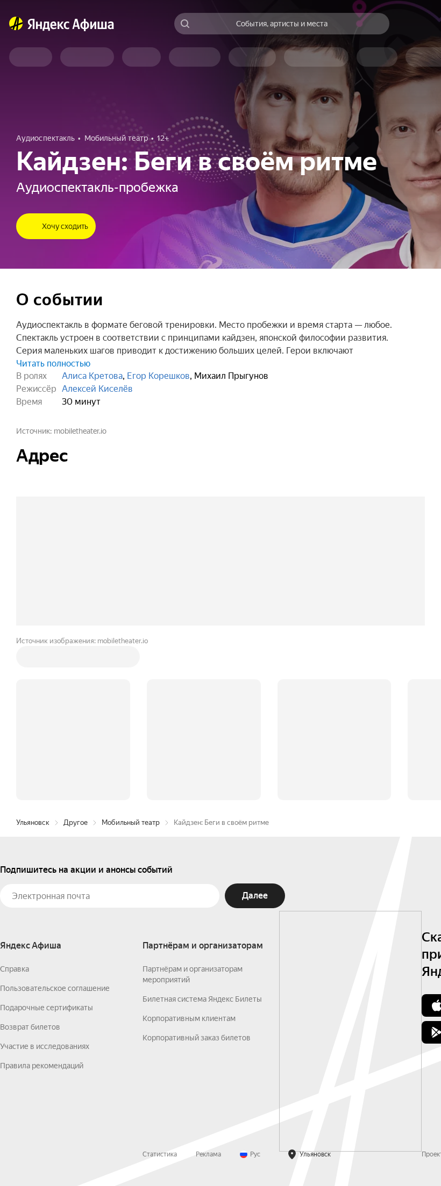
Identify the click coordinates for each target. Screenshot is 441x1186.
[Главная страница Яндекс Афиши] (16, 24)
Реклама (208, 1154)
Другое (75, 822)
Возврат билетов (30, 1027)
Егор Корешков (158, 376)
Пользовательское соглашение (55, 988)
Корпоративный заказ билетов (197, 1037)
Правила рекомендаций (41, 1065)
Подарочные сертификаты (46, 1007)
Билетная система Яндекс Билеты (202, 999)
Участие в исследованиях (44, 1046)
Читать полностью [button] (53, 363)
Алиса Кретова (92, 376)
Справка (14, 969)
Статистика (160, 1154)
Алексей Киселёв (97, 389)
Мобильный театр (131, 822)
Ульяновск (32, 822)
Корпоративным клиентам (189, 1018)
